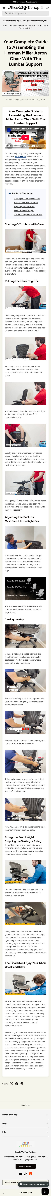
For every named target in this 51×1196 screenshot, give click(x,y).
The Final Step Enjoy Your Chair (28, 214)
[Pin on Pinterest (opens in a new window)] (22, 1083)
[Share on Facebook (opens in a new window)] (16, 1083)
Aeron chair (20, 156)
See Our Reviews (25, 1166)
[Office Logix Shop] (23, 7)
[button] (47, 7)
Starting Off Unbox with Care (27, 198)
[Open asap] (45, 1191)
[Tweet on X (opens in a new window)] (11, 1083)
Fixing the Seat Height (24, 210)
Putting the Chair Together (26, 202)
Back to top (25, 1105)
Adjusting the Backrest (24, 206)
